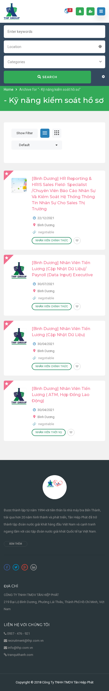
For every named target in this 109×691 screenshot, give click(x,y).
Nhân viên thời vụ (48, 432)
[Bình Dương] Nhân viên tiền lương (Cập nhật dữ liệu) (61, 331)
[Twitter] (16, 567)
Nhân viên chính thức (51, 240)
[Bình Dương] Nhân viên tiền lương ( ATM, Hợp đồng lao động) (61, 394)
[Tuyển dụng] (12, 11)
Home (9, 89)
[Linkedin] (33, 567)
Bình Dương (46, 225)
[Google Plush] (25, 567)
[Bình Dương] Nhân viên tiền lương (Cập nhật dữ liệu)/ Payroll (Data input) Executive (62, 268)
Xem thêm (15, 543)
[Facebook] (7, 567)
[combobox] (54, 46)
